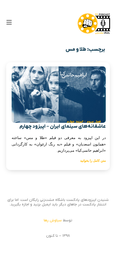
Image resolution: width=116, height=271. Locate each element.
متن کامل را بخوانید (93, 160)
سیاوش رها (53, 220)
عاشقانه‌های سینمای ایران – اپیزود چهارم (62, 126)
